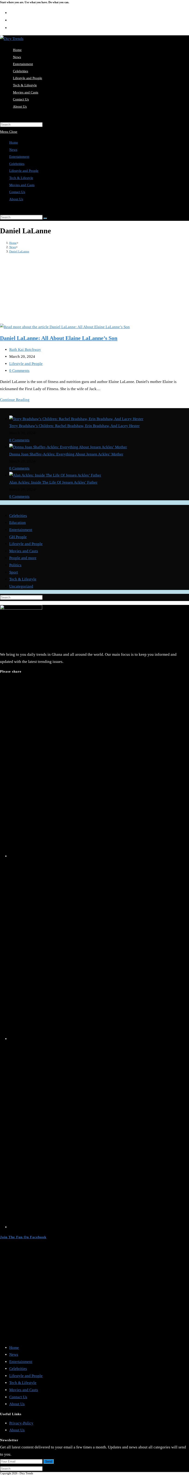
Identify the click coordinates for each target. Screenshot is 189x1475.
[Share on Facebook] (99, 1039)
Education (17, 522)
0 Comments (19, 370)
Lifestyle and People (23, 171)
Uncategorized (21, 586)
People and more (22, 558)
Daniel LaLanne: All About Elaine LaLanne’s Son (58, 338)
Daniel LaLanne (19, 251)
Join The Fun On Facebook (23, 1237)
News (13, 150)
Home (13, 142)
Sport (13, 572)
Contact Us (17, 192)
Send (48, 1461)
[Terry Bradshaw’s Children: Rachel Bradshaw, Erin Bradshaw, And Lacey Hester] (76, 419)
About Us (16, 199)
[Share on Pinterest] (99, 1227)
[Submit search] (45, 218)
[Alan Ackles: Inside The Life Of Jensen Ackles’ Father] (55, 475)
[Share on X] (99, 856)
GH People (18, 537)
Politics (15, 565)
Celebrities (16, 164)
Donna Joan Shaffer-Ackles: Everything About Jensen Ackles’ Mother (66, 454)
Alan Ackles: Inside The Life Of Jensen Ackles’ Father (53, 482)
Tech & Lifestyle (21, 178)
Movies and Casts (22, 185)
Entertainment (19, 156)
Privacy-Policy (21, 1423)
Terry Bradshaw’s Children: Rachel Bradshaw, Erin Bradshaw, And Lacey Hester (74, 426)
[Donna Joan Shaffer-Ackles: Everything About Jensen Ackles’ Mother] (68, 447)
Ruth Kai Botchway (25, 349)
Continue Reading (15, 400)
